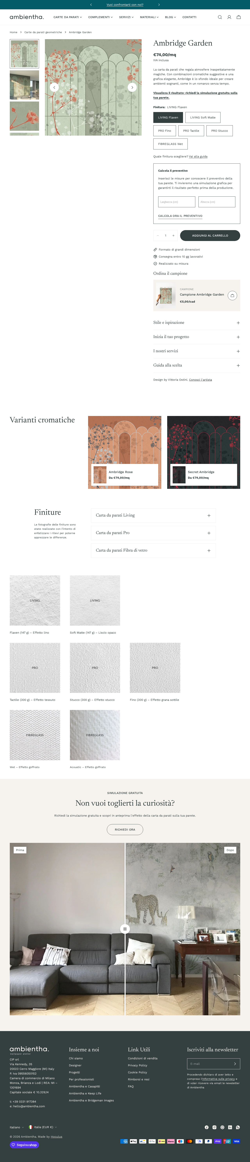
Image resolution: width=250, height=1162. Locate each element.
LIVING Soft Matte (203, 117)
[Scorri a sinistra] (54, 87)
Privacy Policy (137, 1065)
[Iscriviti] (235, 1064)
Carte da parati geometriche (43, 32)
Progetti (74, 1072)
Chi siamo (76, 1058)
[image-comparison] (125, 929)
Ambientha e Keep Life (85, 1093)
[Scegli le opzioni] (232, 295)
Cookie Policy (137, 1072)
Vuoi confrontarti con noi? (125, 4)
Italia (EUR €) (43, 1127)
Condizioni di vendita (142, 1058)
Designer (75, 1065)
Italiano (15, 1127)
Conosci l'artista (200, 379)
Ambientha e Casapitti (84, 1086)
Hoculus (56, 1136)
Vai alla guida (198, 156)
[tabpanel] (164, 452)
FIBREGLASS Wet (170, 144)
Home (13, 32)
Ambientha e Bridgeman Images (91, 1100)
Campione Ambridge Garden (202, 294)
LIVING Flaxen (168, 117)
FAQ (131, 1086)
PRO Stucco (219, 130)
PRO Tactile (191, 130)
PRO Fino (164, 130)
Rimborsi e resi (138, 1079)
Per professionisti (81, 1079)
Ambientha (28, 1136)
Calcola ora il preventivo (180, 216)
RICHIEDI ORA (125, 829)
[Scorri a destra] (132, 87)
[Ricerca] (220, 17)
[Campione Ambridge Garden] (166, 295)
